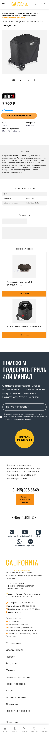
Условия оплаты (16, 697)
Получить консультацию (24, 439)
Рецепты (11, 663)
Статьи (10, 670)
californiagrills (13, 536)
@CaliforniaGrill (26, 536)
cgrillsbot (30, 546)
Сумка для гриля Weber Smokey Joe (24, 326)
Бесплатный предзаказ (19, 116)
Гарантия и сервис (18, 711)
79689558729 (20, 546)
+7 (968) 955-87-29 (27, 606)
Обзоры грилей (15, 650)
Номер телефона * (17, 407)
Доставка (12, 704)
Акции (10, 690)
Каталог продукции (18, 677)
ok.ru (38, 536)
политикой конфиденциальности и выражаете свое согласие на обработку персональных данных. (25, 416)
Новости (11, 657)
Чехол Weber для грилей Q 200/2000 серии (19, 283)
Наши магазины (16, 684)
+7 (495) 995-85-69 (25, 603)
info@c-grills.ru (24, 517)
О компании (13, 643)
